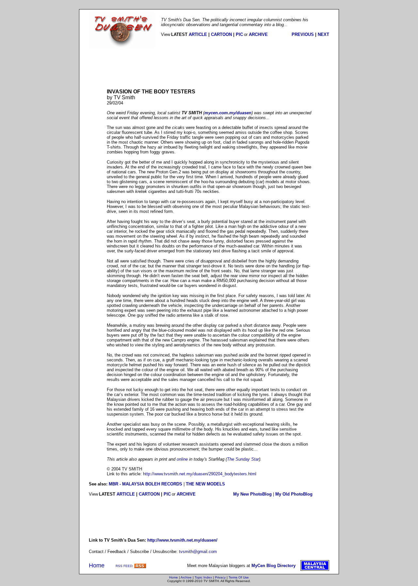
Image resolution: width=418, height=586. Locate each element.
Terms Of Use (239, 577)
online (182, 459)
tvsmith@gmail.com (198, 551)
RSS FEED (124, 566)
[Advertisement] (209, 68)
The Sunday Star (243, 459)
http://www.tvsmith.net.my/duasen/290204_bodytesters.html (199, 473)
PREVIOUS (303, 34)
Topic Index (203, 577)
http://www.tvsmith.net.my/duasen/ (182, 540)
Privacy (220, 577)
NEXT (323, 34)
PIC (239, 34)
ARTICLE (198, 34)
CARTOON (221, 34)
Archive (186, 577)
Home (96, 565)
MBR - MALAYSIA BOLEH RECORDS (145, 484)
